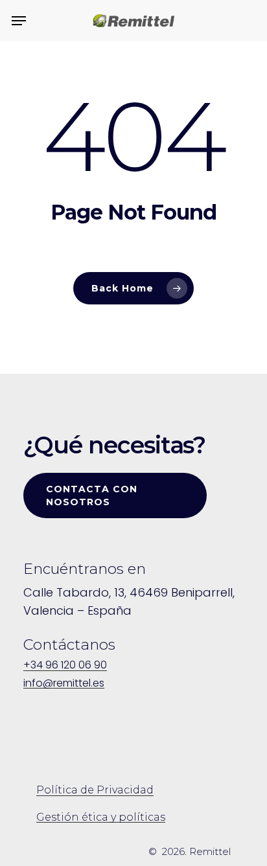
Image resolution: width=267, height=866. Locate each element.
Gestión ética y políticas (100, 817)
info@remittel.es (63, 683)
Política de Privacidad (95, 790)
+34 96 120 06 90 (65, 665)
